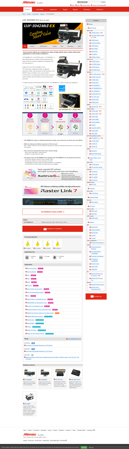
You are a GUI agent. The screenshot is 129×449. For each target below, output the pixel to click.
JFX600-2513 (95, 82)
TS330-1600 (94, 130)
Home (73, 5)
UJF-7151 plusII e (97, 74)
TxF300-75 (94, 143)
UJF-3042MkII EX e (96, 88)
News (78, 5)
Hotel (28, 278)
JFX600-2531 (95, 79)
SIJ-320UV (94, 54)
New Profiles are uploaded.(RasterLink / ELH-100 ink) (38, 345)
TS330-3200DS (95, 122)
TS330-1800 (96, 111)
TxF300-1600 (95, 141)
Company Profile (86, 5)
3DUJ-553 (94, 214)
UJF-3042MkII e (95, 91)
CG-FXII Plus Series (96, 167)
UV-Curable (28, 248)
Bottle (28, 282)
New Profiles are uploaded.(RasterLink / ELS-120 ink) (38, 351)
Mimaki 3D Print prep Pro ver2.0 (97, 274)
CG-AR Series (95, 164)
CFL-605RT (94, 177)
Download (87, 9)
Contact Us (99, 9)
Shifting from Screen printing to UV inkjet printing (40, 313)
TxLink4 (93, 238)
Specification (43, 46)
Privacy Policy (38, 440)
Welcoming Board (32, 268)
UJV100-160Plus (95, 43)
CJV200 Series (95, 61)
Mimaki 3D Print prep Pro (97, 279)
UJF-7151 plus (95, 96)
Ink (32, 355)
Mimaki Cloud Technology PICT (96, 288)
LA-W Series (94, 193)
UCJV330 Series (95, 64)
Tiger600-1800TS (96, 128)
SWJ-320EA (94, 48)
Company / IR (90, 430)
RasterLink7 (94, 227)
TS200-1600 (96, 113)
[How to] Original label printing (35, 292)
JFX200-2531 (95, 99)
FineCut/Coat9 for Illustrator (96, 247)
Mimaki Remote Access (97, 284)
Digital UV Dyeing (31, 330)
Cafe (28, 275)
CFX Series (94, 171)
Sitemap (25, 440)
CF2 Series (94, 180)
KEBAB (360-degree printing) (35, 316)
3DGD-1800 (94, 218)
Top (25, 46)
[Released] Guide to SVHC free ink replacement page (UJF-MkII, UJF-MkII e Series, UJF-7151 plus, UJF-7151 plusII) (52, 358)
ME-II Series (94, 202)
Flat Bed (42, 14)
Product (27, 9)
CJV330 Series (95, 67)
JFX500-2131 (95, 102)
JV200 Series (94, 40)
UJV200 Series (97, 32)
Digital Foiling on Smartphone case (36, 299)
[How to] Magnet (31, 271)
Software (91, 222)
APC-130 (93, 184)
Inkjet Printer (35, 14)
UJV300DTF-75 (97, 138)
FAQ (62, 46)
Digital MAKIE (30, 323)
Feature (32, 46)
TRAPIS (93, 125)
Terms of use (31, 440)
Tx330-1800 (94, 116)
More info (91, 447)
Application (53, 9)
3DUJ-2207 (94, 211)
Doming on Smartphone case (35, 306)
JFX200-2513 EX (96, 94)
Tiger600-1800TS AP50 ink (97, 36)
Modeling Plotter (93, 197)
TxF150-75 (94, 146)
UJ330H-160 (96, 106)
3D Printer (92, 206)
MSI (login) (63, 440)
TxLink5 (93, 235)
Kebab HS (94, 151)
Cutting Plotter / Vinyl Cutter (95, 158)
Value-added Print (48, 316)
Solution (57, 313)
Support (75, 9)
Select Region (82, 2)
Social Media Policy (54, 440)
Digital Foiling (30, 320)
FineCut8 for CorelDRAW (94, 260)
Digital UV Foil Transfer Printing (35, 333)
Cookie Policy (46, 440)
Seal (28, 295)
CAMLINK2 (94, 269)
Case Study (39, 9)
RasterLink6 (94, 232)
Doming (29, 326)
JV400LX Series (95, 57)
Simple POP (94, 266)
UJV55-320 (94, 51)
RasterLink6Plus (95, 230)
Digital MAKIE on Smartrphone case (37, 302)
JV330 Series (94, 45)
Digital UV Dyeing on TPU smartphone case (39, 309)
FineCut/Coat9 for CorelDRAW (96, 252)
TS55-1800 (94, 133)
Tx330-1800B (95, 119)
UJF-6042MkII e (95, 85)
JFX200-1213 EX (96, 77)
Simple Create (95, 263)
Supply (65, 9)
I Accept (84, 447)
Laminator (92, 188)
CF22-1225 (94, 174)
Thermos (29, 285)
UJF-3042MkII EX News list (74, 338)
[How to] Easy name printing (34, 289)
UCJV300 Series (95, 70)
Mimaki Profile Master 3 (97, 242)
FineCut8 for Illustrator (97, 256)
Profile (33, 343)
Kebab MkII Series (96, 153)
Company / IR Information (98, 5)
